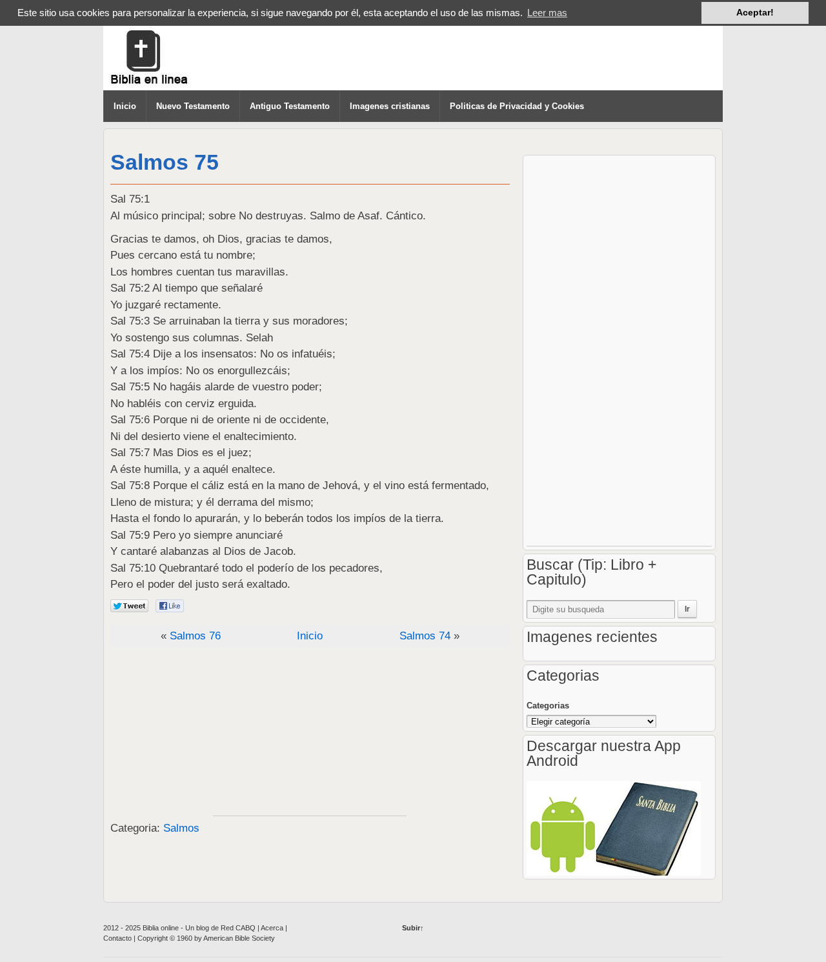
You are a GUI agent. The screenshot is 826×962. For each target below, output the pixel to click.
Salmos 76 (195, 636)
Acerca (273, 928)
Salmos (181, 828)
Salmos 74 (424, 636)
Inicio (125, 106)
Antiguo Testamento (290, 106)
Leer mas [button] (547, 12)
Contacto (117, 938)
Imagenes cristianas (390, 106)
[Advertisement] (310, 735)
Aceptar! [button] (755, 12)
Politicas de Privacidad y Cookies (517, 106)
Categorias (548, 705)
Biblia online (162, 928)
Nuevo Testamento (193, 106)
